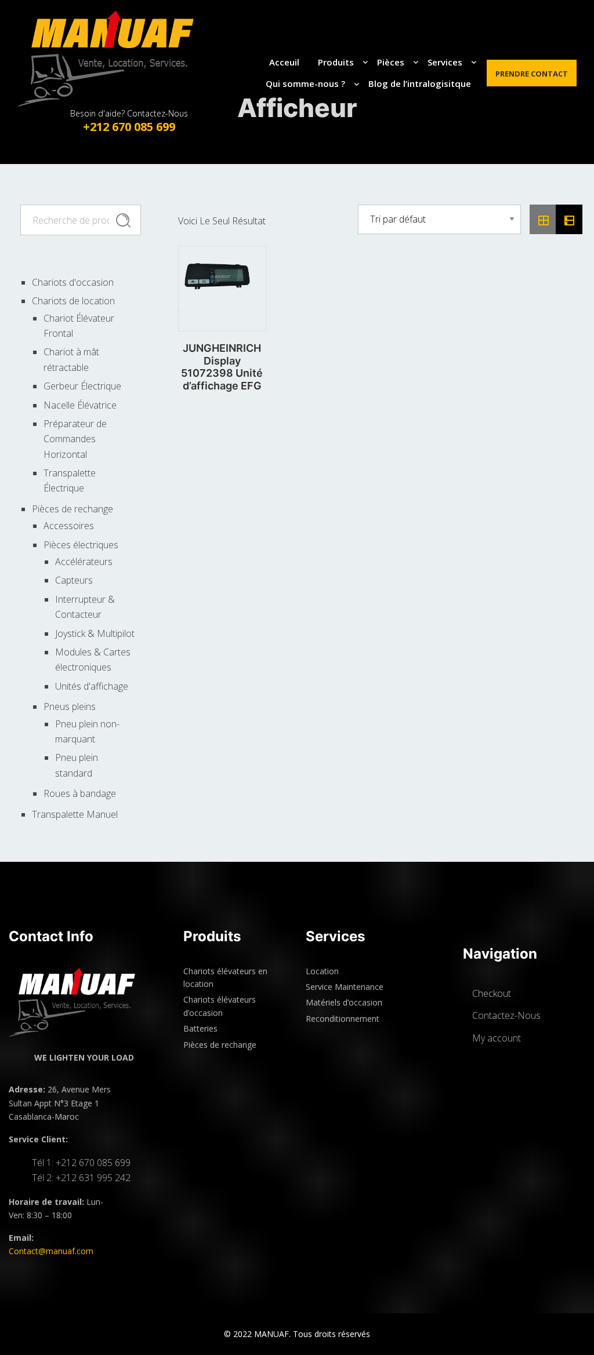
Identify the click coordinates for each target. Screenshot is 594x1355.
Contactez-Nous (506, 1015)
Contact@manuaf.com (51, 1250)
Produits (336, 62)
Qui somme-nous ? (305, 83)
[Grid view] (543, 220)
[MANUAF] (117, 58)
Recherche (123, 220)
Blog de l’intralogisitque (419, 83)
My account (496, 1038)
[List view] (569, 220)
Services (445, 62)
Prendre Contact (531, 73)
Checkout (491, 993)
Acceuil (284, 62)
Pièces (390, 62)
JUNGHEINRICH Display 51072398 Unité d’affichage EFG (222, 367)
